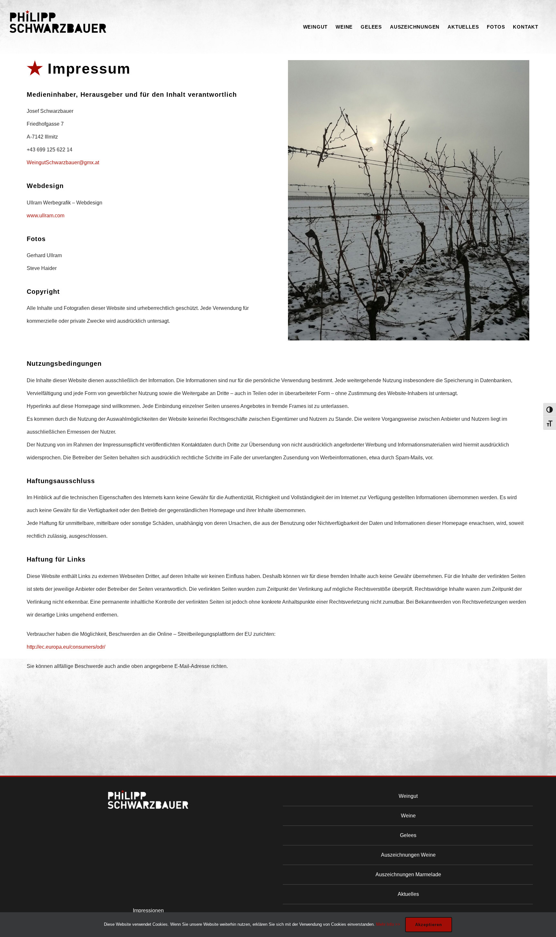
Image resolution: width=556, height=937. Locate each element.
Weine (408, 815)
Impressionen (148, 910)
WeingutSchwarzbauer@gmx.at (63, 162)
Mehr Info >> (388, 924)
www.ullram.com (45, 215)
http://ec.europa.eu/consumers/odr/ (66, 647)
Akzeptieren (428, 924)
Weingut (408, 796)
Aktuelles (408, 894)
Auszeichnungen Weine (408, 855)
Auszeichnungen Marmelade (408, 874)
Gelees (408, 835)
